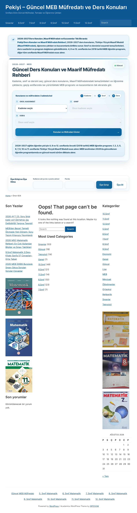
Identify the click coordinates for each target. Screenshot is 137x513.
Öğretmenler (108, 284)
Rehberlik (107, 294)
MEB (104, 274)
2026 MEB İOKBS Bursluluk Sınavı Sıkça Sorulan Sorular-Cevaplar (19, 267)
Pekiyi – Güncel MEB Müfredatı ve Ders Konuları (66, 7)
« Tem (105, 476)
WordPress (54, 506)
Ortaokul (106, 289)
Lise (104, 269)
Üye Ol (120, 185)
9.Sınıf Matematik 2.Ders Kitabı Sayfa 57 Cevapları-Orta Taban (18, 255)
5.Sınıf (105, 229)
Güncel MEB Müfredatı (22, 493)
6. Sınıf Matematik (71, 493)
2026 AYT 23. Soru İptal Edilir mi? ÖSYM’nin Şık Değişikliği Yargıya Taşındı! (19, 220)
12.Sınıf (88, 23)
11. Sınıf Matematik (81, 499)
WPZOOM (94, 506)
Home (8, 195)
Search (128, 22)
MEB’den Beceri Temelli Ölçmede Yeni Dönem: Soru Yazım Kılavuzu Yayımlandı (19, 232)
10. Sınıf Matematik (56, 499)
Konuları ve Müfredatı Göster (66, 132)
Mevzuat (106, 279)
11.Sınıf (76, 23)
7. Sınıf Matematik (95, 493)
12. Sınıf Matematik (105, 499)
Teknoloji (42, 254)
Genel (41, 259)
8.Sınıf (43, 23)
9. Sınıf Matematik (33, 499)
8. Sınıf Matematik (118, 493)
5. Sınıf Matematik (48, 493)
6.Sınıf (21, 23)
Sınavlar (9, 23)
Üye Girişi (104, 185)
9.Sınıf (54, 23)
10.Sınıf (65, 23)
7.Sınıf (32, 23)
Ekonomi (106, 254)
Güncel (41, 249)
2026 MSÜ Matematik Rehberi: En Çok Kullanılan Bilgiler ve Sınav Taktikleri (18, 243)
